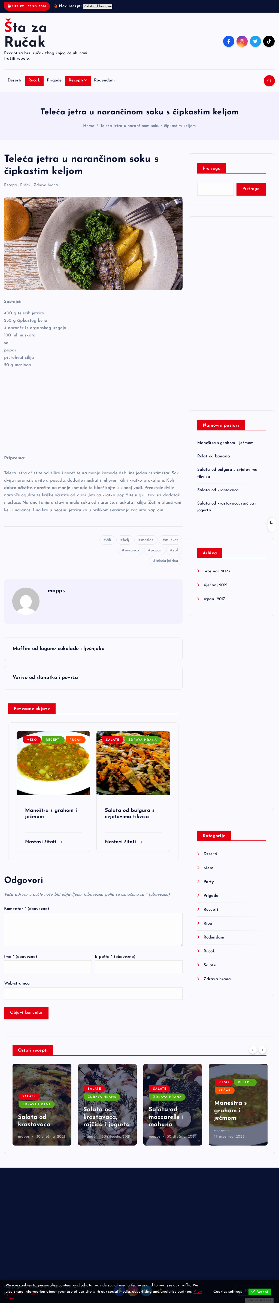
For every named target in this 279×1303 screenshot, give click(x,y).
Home (89, 126)
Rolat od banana (213, 456)
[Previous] (253, 1050)
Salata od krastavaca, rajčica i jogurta (106, 1117)
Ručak (34, 80)
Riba (208, 924)
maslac (147, 540)
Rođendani (104, 80)
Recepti (76, 80)
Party (209, 882)
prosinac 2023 (217, 571)
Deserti (14, 80)
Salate (112, 740)
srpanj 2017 (214, 599)
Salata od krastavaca (218, 490)
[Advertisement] (93, 411)
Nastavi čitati (41, 842)
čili (108, 540)
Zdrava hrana (46, 185)
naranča (132, 550)
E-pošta (115, 957)
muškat (171, 540)
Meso (31, 740)
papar (156, 550)
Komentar (26, 909)
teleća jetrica (167, 561)
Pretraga (212, 168)
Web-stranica (17, 984)
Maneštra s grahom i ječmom (225, 443)
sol (175, 550)
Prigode (54, 80)
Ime (20, 957)
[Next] (262, 1050)
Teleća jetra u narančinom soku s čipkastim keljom (148, 126)
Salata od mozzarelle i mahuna (166, 1117)
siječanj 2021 (216, 585)
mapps (56, 591)
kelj (126, 540)
